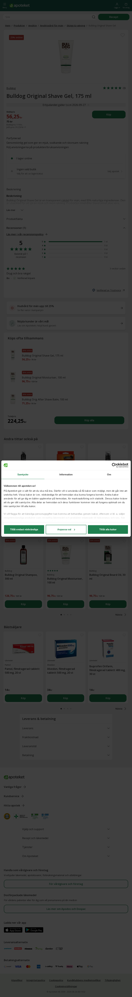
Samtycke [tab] (22, 474)
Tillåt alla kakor (108, 529)
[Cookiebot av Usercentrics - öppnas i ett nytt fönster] (114, 465)
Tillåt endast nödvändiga (24, 529)
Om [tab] (109, 474)
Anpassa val (64, 529)
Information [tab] (66, 474)
